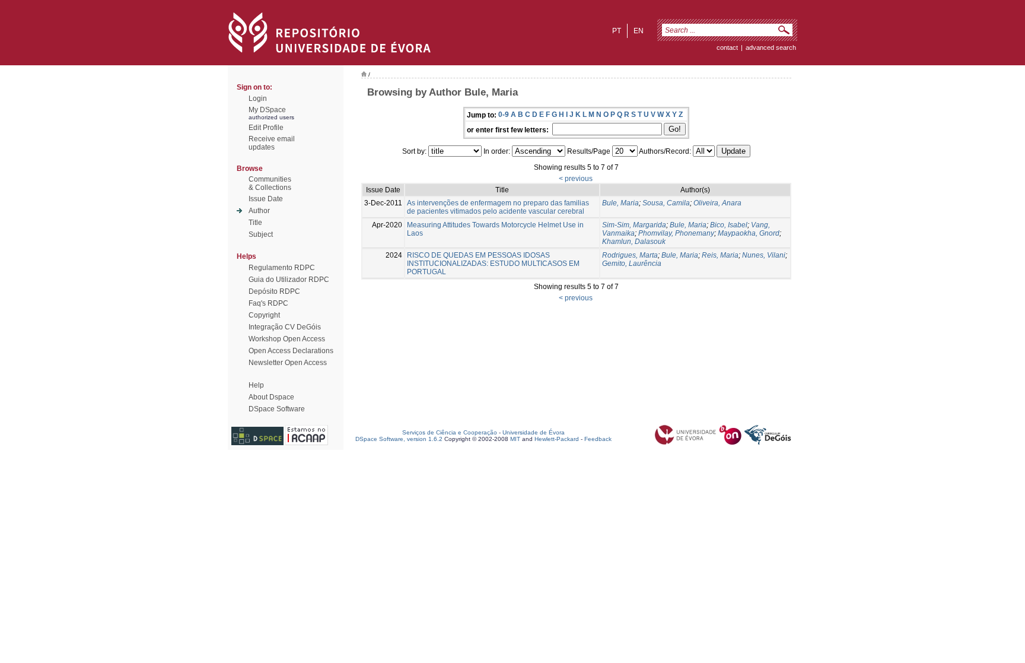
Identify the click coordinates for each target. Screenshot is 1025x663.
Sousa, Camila (666, 203)
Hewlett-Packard (556, 439)
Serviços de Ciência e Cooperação (449, 432)
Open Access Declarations (291, 351)
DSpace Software (277, 409)
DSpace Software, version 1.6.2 (399, 439)
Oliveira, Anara (717, 203)
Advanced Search (771, 47)
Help (256, 385)
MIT (515, 439)
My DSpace (267, 110)
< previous (576, 179)
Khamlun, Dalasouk (634, 241)
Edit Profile (266, 127)
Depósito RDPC (274, 291)
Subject (261, 234)
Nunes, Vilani (763, 255)
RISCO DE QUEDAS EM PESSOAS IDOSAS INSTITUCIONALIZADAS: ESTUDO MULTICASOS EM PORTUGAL (493, 263)
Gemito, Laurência (631, 263)
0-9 (503, 114)
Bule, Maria (620, 203)
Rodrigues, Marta (630, 255)
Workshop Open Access (287, 339)
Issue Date (266, 199)
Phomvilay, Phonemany (676, 233)
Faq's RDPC (268, 303)
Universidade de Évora (533, 432)
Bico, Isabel (728, 225)
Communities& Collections (270, 183)
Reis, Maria (720, 255)
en (639, 31)
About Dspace (271, 397)
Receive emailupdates (272, 143)
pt (616, 31)
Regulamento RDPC (282, 268)
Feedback (598, 439)
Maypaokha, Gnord (748, 233)
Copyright (264, 315)
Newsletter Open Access (288, 363)
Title (255, 222)
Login (258, 98)
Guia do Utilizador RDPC (289, 279)
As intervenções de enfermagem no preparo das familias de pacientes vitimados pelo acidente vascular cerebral (498, 207)
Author (259, 211)
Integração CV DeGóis (285, 327)
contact (727, 47)
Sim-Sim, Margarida (634, 225)
